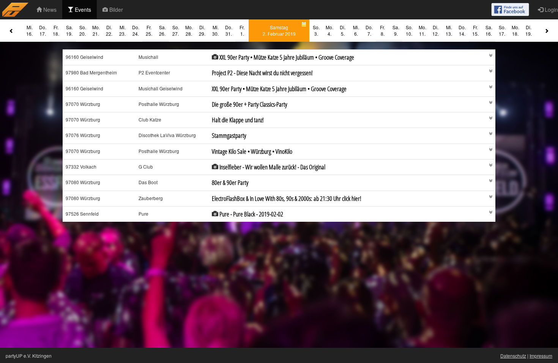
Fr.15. (475, 30)
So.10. (409, 30)
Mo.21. (96, 30)
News (49, 9)
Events (82, 9)
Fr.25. (149, 30)
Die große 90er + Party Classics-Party (249, 104)
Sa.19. (69, 30)
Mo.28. (189, 30)
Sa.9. (395, 30)
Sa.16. (488, 30)
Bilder (115, 9)
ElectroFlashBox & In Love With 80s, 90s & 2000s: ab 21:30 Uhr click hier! (286, 198)
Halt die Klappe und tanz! (238, 119)
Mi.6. (356, 30)
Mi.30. (215, 30)
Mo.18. (515, 30)
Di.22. (109, 30)
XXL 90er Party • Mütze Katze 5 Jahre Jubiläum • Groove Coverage (286, 57)
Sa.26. (162, 30)
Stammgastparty (229, 135)
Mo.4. (329, 30)
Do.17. (42, 30)
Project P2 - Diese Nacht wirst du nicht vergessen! (262, 72)
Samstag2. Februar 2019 (279, 30)
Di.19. (528, 30)
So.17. (502, 30)
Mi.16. (29, 30)
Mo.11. (422, 30)
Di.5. (342, 30)
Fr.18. (56, 30)
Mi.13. (449, 30)
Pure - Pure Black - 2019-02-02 (251, 214)
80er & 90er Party (230, 182)
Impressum (541, 355)
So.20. (82, 30)
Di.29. (202, 30)
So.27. (175, 30)
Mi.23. (122, 30)
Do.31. (228, 30)
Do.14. (462, 30)
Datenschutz (513, 355)
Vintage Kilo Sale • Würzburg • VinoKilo (252, 151)
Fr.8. (382, 30)
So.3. (316, 30)
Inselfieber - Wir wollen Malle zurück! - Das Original (272, 167)
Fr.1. (242, 30)
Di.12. (435, 30)
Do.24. (135, 30)
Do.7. (369, 30)
